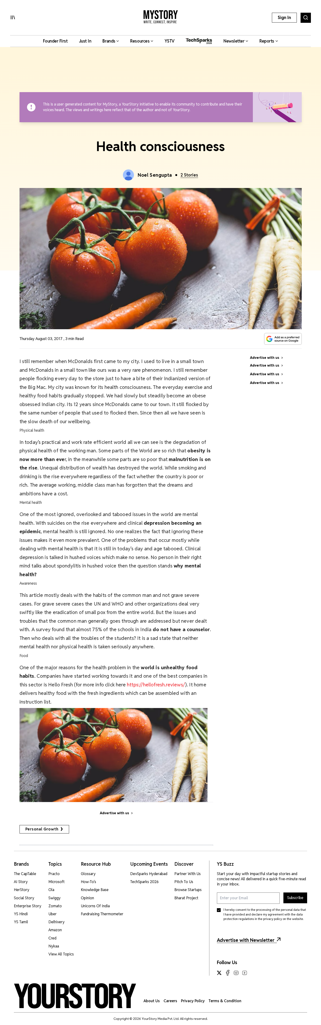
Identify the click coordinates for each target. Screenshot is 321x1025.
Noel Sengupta (155, 175)
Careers (170, 1000)
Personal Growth (42, 829)
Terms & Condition (224, 1000)
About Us (152, 1000)
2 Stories (189, 175)
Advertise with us (114, 813)
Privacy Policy (193, 1000)
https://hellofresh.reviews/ (156, 684)
